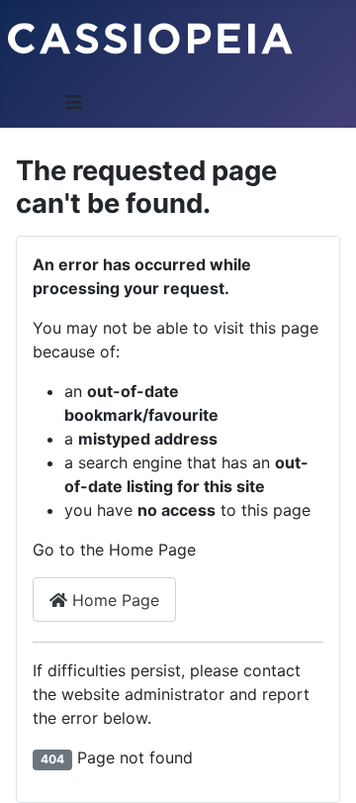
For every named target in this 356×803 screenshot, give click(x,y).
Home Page (113, 600)
